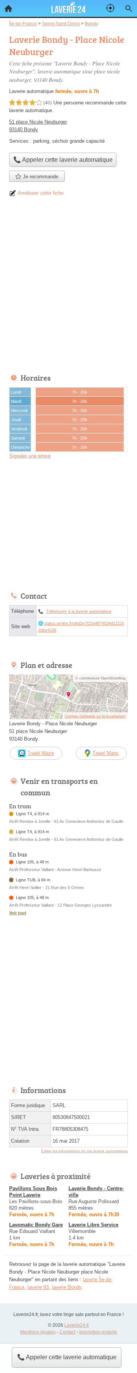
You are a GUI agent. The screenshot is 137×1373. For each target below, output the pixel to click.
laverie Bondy (66, 1287)
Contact (67, 1332)
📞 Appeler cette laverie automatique (66, 1357)
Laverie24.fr (76, 1325)
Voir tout (17, 912)
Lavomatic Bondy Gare (36, 1225)
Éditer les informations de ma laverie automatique (84, 1151)
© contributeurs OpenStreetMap (100, 678)
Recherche (128, 8)
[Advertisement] (68, 288)
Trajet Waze (40, 753)
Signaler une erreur (30, 456)
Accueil (8, 8)
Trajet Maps (105, 753)
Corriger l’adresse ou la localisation (95, 716)
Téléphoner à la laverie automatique (79, 611)
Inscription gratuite (98, 1332)
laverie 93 (38, 1287)
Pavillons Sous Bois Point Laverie (33, 1192)
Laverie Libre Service (93, 1225)
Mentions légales (38, 1332)
